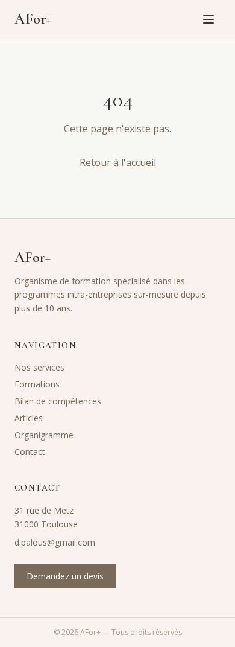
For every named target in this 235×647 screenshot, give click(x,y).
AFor (33, 19)
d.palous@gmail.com (54, 542)
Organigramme (44, 435)
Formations (37, 384)
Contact (29, 451)
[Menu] (208, 19)
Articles (28, 418)
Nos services (39, 367)
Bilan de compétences (57, 401)
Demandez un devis (65, 576)
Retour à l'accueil (118, 162)
